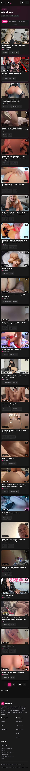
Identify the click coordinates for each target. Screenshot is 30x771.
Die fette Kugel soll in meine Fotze (12, 73)
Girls (2, 725)
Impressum (19, 721)
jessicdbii (5, 514)
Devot (11, 273)
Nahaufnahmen (14, 162)
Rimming (15, 301)
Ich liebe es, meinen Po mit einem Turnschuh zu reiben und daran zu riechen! (15, 128)
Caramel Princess (7, 571)
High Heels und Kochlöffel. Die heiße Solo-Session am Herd (14, 46)
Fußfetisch (13, 624)
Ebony (10, 134)
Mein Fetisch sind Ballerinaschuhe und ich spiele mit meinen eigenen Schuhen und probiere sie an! (14, 618)
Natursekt (15, 382)
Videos (3, 721)
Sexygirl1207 (6, 648)
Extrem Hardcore (7, 106)
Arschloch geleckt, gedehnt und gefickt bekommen (13, 295)
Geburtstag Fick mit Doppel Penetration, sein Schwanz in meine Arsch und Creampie (14, 485)
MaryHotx (5, 131)
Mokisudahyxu (6, 325)
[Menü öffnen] (27, 2)
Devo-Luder (6, 75)
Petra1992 (5, 298)
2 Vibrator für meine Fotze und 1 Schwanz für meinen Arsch (14, 431)
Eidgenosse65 (6, 351)
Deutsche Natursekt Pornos (7, 749)
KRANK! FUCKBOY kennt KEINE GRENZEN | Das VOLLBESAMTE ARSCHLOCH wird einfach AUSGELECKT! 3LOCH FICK (14, 241)
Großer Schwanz (7, 408)
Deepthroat (5, 273)
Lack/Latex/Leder (7, 382)
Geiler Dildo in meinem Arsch (10, 513)
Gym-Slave (6, 434)
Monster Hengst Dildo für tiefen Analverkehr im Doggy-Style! (11, 100)
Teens (13, 436)
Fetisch (4, 463)
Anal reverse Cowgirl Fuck (10, 404)
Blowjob (5, 134)
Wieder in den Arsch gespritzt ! (11, 349)
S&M (14, 78)
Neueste (5, 21)
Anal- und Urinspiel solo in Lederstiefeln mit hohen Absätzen (14, 376)
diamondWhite (6, 188)
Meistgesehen (12, 21)
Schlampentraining (7, 595)
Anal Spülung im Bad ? (8, 458)
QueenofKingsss (7, 406)
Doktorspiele (6, 624)
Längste (15, 24)
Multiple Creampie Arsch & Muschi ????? (14, 323)
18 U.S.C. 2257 (20, 729)
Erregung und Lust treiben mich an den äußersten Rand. (13, 185)
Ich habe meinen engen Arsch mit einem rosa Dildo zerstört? (14, 568)
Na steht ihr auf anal (8, 646)
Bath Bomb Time (7, 268)
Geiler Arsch (6, 162)
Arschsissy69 (6, 543)
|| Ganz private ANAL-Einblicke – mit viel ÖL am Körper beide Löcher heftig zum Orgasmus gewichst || (15, 213)
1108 (20, 684)
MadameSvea (6, 597)
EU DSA (18, 737)
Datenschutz (19, 725)
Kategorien (4, 729)
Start (2, 690)
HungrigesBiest (7, 160)
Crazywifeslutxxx (7, 103)
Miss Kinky (5, 460)
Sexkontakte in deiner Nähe (7, 757)
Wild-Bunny (6, 49)
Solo (10, 517)
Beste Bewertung (23, 21)
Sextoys (5, 517)
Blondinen (5, 52)
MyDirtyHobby (7, 746)
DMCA (17, 733)
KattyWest (5, 379)
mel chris (5, 488)
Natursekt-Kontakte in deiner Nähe (7, 753)
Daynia (4, 244)
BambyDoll (5, 270)
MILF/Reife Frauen (14, 52)
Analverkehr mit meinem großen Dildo (13, 672)
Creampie (5, 247)
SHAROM (5, 674)
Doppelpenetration (14, 491)
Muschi (15, 191)
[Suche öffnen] (22, 2)
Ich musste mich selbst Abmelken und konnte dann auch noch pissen (13, 540)
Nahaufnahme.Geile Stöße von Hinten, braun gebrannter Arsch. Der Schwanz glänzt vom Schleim (13, 157)
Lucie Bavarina (6, 216)
